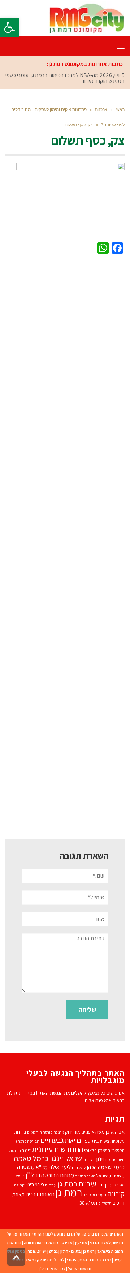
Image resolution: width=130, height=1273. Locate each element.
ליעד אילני (60, 1167)
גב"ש (53, 1251)
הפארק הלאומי (97, 1150)
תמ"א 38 (88, 1202)
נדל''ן (33, 1175)
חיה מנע (14, 1150)
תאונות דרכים (40, 1194)
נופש (20, 1176)
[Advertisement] (65, 545)
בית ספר (90, 1140)
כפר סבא (58, 1268)
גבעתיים (52, 1140)
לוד (61, 1260)
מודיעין (81, 1242)
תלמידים (105, 1203)
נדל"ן (43, 1268)
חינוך (100, 1159)
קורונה (116, 1193)
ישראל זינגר (66, 1158)
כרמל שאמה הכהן (106, 1167)
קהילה (19, 1185)
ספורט (119, 1185)
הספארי (118, 1150)
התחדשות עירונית (57, 1149)
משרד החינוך (85, 1176)
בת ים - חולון (70, 1251)
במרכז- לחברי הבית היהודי (89, 1260)
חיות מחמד (116, 1159)
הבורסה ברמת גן (26, 1141)
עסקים (50, 1185)
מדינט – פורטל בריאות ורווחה (48, 1242)
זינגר (26, 1150)
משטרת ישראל (110, 1175)
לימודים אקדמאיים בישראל (33, 1260)
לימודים (79, 1168)
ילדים (89, 1159)
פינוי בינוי (35, 1184)
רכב (86, 1194)
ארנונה (58, 1132)
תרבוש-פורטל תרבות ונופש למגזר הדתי (65, 1234)
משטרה (26, 1167)
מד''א (42, 1167)
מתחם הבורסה (57, 1175)
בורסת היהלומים (39, 1132)
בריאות (73, 1140)
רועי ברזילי (98, 1194)
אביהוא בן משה (110, 1131)
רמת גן (69, 1192)
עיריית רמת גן (76, 1184)
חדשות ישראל (79, 1268)
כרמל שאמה (31, 1158)
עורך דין (105, 1184)
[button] (9, 27)
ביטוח (104, 1141)
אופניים (87, 1132)
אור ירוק (72, 1131)
